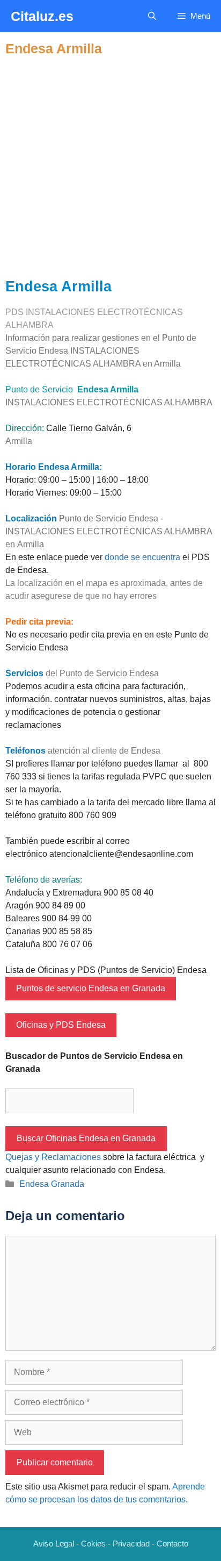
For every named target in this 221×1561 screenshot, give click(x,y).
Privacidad (131, 1543)
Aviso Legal (53, 1543)
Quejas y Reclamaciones (53, 1157)
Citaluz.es (42, 16)
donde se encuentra (142, 557)
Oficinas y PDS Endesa (61, 1024)
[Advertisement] (110, 167)
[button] (152, 16)
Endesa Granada (51, 1183)
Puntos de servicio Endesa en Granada (90, 988)
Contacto (172, 1543)
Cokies (93, 1543)
